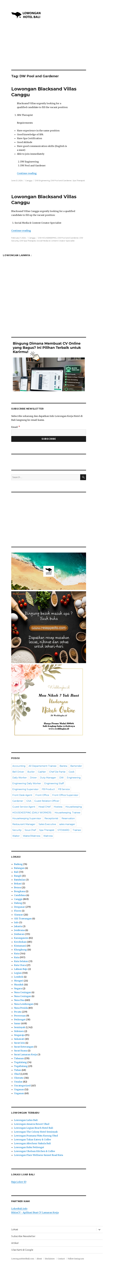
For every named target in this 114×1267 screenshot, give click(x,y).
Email (21, 652)
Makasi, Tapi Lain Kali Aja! (56, 676)
